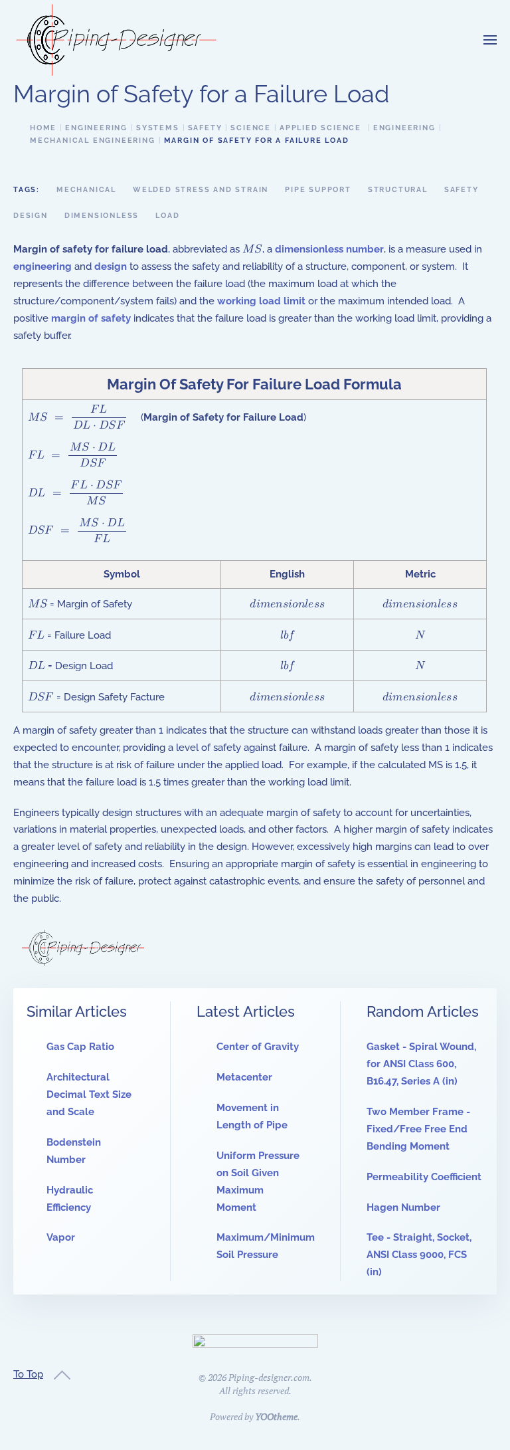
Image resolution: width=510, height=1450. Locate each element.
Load (167, 215)
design (110, 266)
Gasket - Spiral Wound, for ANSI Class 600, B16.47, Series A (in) (421, 1064)
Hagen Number (403, 1207)
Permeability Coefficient (424, 1177)
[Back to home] (116, 40)
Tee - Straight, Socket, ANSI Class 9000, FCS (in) (419, 1254)
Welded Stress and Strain (200, 189)
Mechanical (86, 189)
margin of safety (91, 318)
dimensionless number (329, 249)
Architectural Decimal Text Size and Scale (88, 1094)
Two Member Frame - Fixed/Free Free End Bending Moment (418, 1129)
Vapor (60, 1237)
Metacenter (244, 1077)
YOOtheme (276, 1416)
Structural (398, 189)
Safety (461, 189)
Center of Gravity (257, 1047)
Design (30, 215)
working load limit (261, 301)
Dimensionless (101, 215)
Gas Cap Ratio (80, 1047)
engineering (42, 266)
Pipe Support (318, 189)
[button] (490, 40)
